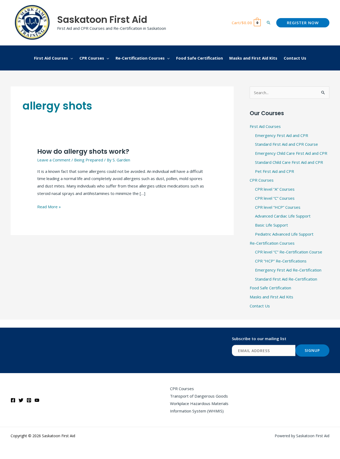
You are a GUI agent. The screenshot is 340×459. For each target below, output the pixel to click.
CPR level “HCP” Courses (277, 207)
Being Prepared (88, 159)
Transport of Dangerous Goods (199, 396)
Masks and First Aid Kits (271, 296)
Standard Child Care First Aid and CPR (289, 162)
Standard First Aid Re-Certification (286, 279)
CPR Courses (262, 180)
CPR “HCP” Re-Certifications (281, 261)
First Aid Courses (265, 126)
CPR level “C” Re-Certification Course (288, 251)
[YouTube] (37, 400)
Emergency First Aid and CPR (281, 135)
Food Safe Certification (270, 287)
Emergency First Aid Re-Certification (288, 270)
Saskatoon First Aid (102, 19)
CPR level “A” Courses (275, 189)
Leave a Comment (53, 159)
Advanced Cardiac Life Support (283, 216)
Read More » (49, 206)
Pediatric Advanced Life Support (284, 234)
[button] (268, 22)
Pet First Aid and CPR (274, 171)
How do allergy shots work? (83, 151)
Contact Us (260, 305)
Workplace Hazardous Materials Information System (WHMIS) (199, 407)
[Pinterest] (29, 400)
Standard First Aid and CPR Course (286, 144)
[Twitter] (21, 400)
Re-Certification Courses (272, 243)
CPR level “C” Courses (275, 198)
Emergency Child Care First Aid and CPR (291, 153)
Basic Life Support (271, 225)
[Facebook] (13, 400)
